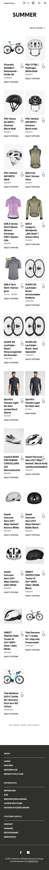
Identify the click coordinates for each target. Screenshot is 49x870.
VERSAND (8, 828)
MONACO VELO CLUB (13, 774)
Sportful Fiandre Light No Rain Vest (32, 402)
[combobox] (37, 28)
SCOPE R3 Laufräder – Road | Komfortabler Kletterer (32, 291)
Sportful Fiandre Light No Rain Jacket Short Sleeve (11, 406)
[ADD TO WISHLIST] (22, 66)
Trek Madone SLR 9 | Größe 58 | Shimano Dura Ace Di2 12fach (11, 700)
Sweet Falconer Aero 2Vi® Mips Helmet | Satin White (11, 578)
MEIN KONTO (10, 837)
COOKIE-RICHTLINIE (13, 803)
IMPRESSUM (10, 790)
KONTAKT (8, 824)
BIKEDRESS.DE (11, 770)
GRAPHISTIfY (33, 861)
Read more (30, 414)
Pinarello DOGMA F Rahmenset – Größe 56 (11, 69)
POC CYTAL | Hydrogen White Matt (32, 68)
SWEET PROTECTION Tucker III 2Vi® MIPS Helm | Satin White (11, 640)
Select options (11, 82)
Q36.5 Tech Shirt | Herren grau (11, 287)
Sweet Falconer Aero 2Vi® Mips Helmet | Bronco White (11, 521)
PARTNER (8, 765)
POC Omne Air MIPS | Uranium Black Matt (10, 123)
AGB (6, 795)
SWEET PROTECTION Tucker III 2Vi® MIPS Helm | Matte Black (32, 580)
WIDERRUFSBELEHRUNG (15, 799)
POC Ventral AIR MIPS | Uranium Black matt (32, 123)
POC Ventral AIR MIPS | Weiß (10, 176)
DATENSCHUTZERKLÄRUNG (17, 807)
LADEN (7, 761)
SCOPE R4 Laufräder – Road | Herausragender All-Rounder (13, 349)
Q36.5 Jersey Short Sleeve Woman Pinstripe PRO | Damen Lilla (11, 232)
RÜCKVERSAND (11, 832)
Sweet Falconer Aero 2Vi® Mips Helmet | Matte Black (32, 521)
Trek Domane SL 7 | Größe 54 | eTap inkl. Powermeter (32, 637)
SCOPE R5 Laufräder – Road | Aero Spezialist (31, 347)
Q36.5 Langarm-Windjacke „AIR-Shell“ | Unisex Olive (32, 230)
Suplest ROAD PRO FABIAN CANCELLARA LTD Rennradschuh (12, 463)
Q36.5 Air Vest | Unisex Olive (32, 176)
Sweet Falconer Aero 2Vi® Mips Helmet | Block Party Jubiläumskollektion (36, 461)
